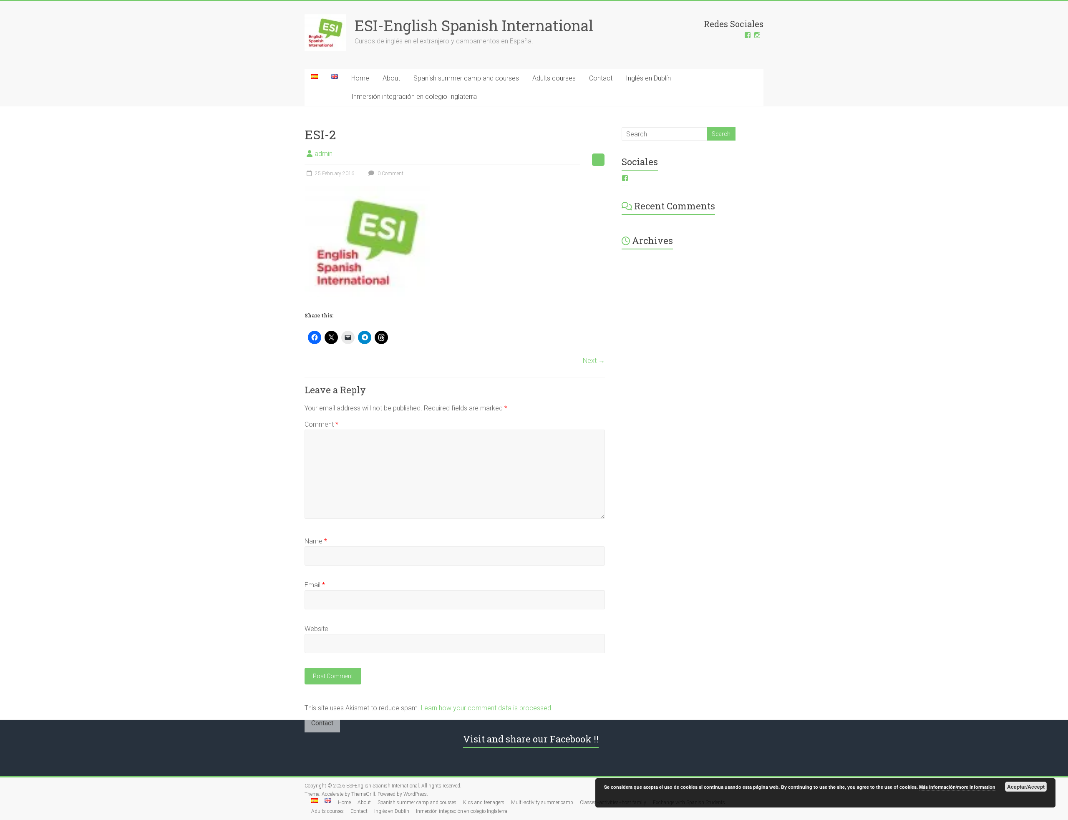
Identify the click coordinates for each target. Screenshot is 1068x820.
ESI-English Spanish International (474, 25)
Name (316, 541)
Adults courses (554, 78)
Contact (600, 78)
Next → (594, 361)
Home (360, 78)
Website (316, 629)
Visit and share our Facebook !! (531, 739)
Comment (321, 424)
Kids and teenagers (483, 802)
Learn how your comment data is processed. (487, 708)
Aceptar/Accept (1026, 786)
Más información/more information (957, 787)
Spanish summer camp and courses (466, 78)
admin (323, 154)
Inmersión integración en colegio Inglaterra (414, 97)
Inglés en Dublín (648, 78)
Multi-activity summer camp (542, 802)
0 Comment (389, 173)
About (391, 78)
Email (315, 585)
